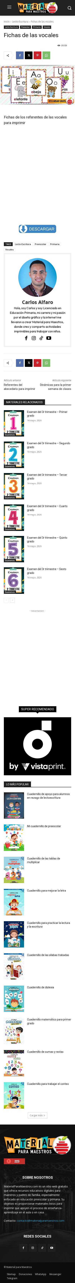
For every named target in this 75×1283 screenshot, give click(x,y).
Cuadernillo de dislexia (40, 987)
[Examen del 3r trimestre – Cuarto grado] (14, 517)
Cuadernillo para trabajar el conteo (48, 1083)
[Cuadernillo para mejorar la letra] (14, 902)
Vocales (47, 27)
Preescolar (25, 27)
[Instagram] (33, 338)
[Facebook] (20, 55)
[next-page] (12, 600)
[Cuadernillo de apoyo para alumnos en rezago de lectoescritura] (14, 805)
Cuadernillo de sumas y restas (45, 1051)
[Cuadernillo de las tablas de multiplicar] (14, 870)
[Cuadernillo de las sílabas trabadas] (14, 966)
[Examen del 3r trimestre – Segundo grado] (14, 455)
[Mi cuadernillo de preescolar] (14, 837)
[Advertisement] (37, 166)
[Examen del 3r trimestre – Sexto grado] (14, 580)
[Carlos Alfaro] (37, 277)
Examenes (10, 434)
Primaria (37, 27)
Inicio (7, 21)
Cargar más (36, 1115)
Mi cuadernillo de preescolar (44, 826)
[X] (28, 55)
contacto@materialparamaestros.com (40, 1220)
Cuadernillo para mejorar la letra (46, 890)
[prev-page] (6, 600)
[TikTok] (41, 338)
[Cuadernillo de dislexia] (14, 999)
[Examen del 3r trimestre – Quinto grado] (14, 549)
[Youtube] (48, 338)
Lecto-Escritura (20, 21)
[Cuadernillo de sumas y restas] (14, 1063)
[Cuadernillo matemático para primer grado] (14, 1031)
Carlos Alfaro (37, 302)
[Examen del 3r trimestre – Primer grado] (14, 423)
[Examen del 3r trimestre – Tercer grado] (14, 486)
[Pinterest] (37, 55)
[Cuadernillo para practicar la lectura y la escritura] (14, 934)
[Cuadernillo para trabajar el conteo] (14, 1095)
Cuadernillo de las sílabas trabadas (48, 955)
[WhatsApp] (46, 55)
